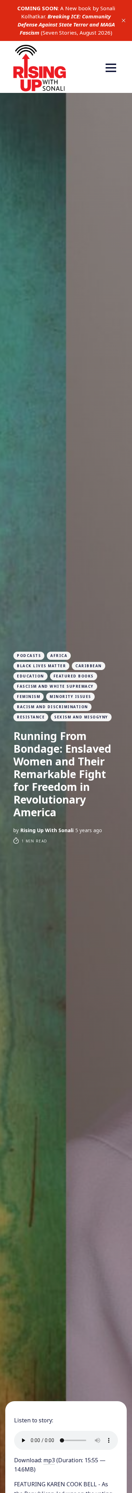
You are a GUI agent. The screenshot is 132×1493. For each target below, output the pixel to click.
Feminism (28, 696)
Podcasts (29, 655)
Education (30, 676)
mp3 (49, 1460)
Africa (58, 655)
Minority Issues (70, 696)
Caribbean (88, 665)
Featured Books (74, 676)
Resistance (31, 717)
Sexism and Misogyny (81, 717)
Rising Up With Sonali (47, 830)
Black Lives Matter (41, 665)
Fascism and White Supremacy (55, 686)
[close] (123, 20)
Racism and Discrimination (52, 706)
